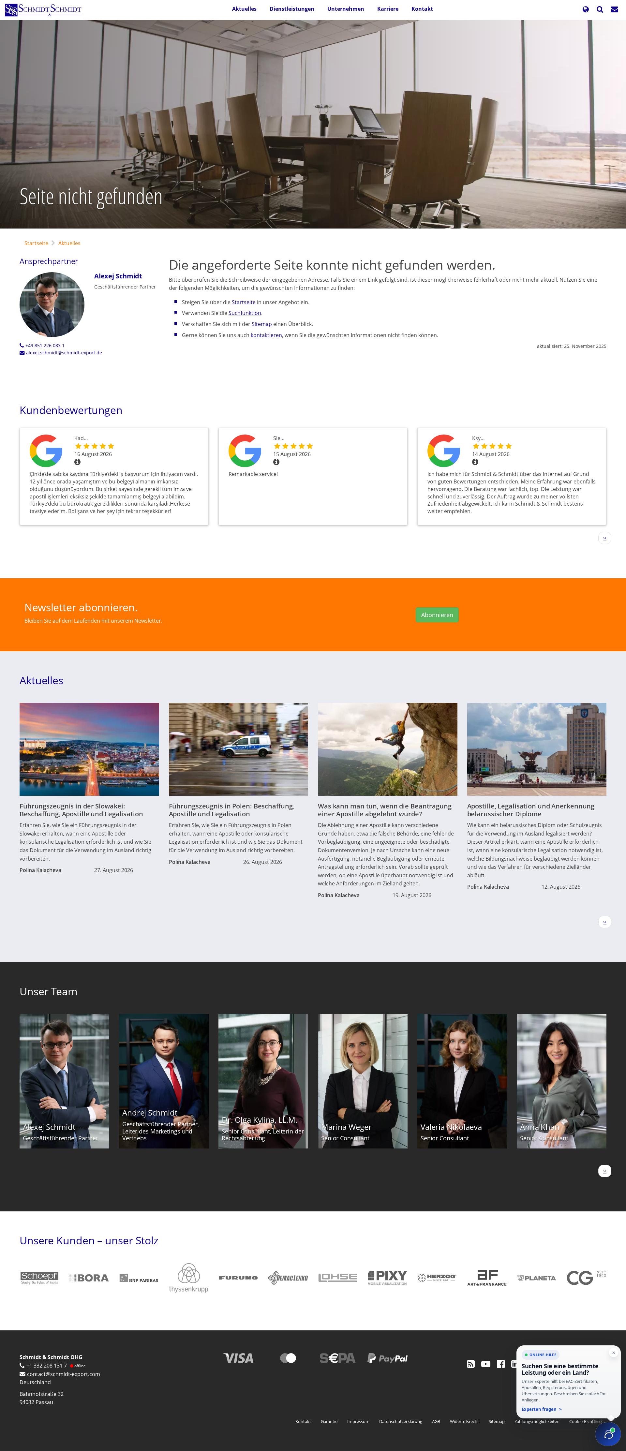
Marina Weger (346, 1126)
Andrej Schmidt (149, 1112)
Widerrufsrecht (464, 1421)
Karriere (387, 8)
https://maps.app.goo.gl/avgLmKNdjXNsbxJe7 (246, 451)
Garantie (329, 1421)
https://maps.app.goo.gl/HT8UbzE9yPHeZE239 (47, 451)
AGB (436, 1421)
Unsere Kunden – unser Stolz (89, 1240)
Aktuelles (244, 8)
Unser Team (49, 991)
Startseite (36, 243)
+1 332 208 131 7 (46, 1365)
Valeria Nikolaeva (451, 1126)
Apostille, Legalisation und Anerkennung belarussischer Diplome (531, 810)
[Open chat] (608, 1434)
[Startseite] (45, 10)
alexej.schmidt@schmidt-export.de (64, 352)
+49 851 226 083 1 (45, 345)
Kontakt (422, 8)
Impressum (358, 1421)
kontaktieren (266, 335)
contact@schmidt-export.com (63, 1374)
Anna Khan (539, 1126)
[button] (585, 10)
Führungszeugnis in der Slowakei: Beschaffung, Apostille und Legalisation (81, 810)
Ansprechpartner (49, 261)
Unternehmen (345, 8)
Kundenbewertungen (71, 410)
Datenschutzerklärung (400, 1421)
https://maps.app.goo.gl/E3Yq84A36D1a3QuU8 (444, 451)
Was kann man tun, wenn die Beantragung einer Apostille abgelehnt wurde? (385, 810)
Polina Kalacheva (40, 870)
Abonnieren (437, 615)
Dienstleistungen (292, 8)
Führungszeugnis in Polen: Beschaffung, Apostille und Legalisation (231, 810)
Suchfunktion (245, 313)
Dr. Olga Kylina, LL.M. (259, 1119)
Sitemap (262, 324)
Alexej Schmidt (118, 276)
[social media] (471, 1363)
